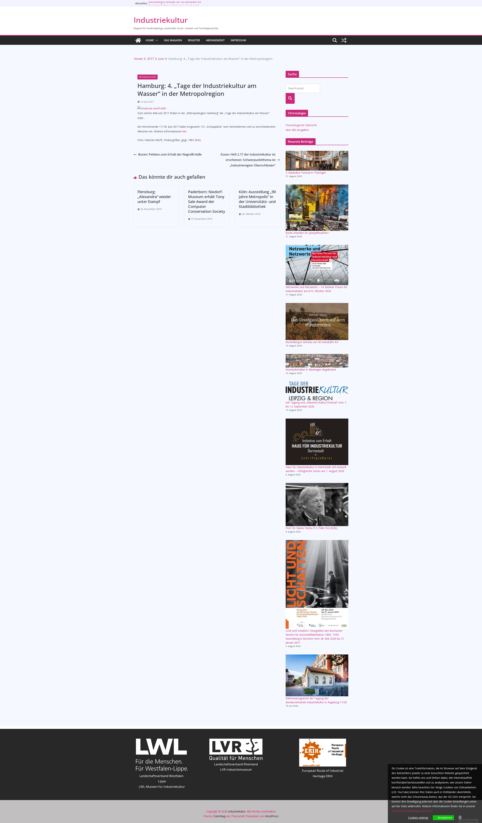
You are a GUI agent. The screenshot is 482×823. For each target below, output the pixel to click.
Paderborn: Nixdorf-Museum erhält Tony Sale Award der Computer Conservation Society (206, 201)
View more (426, 811)
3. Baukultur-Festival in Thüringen (306, 172)
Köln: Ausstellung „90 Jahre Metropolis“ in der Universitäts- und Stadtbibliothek (257, 199)
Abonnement (215, 40)
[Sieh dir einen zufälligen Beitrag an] (343, 40)
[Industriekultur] (138, 40)
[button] (156, 40)
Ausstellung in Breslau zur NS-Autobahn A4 (175, 3)
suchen (290, 98)
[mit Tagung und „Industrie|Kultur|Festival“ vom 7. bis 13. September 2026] (317, 391)
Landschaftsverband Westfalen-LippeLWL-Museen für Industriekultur (162, 781)
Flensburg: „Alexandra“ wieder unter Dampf (154, 196)
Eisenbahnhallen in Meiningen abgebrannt (311, 369)
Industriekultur (161, 20)
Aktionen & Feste (147, 77)
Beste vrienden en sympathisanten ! (307, 233)
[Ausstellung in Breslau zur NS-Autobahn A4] (317, 321)
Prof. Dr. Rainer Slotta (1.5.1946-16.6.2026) (311, 528)
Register (194, 40)
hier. (184, 131)
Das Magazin (173, 40)
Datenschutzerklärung (405, 811)
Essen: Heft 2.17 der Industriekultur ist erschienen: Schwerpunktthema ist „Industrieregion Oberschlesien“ (248, 159)
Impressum (238, 40)
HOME (150, 40)
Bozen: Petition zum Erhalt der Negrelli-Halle (170, 154)
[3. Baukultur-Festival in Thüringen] (317, 161)
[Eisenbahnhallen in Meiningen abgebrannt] (317, 360)
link (198, 140)
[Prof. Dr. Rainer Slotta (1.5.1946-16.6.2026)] (317, 504)
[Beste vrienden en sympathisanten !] (317, 208)
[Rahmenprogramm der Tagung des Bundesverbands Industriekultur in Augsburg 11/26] (317, 675)
